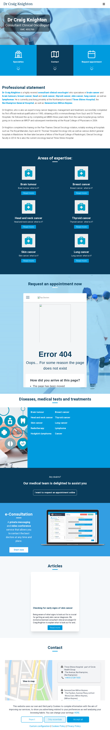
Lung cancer (61, 423)
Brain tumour (37, 412)
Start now (19, 550)
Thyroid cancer (62, 417)
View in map (29, 681)
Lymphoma (60, 428)
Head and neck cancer (42, 417)
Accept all (78, 719)
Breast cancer (62, 412)
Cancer (58, 433)
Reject (32, 719)
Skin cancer (37, 423)
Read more (28, 193)
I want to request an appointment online (55, 492)
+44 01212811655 (72, 678)
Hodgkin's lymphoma (41, 433)
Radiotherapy (37, 428)
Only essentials (55, 719)
